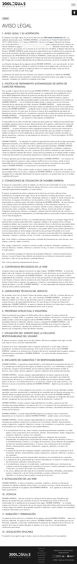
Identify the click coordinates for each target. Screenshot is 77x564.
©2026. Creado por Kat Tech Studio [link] (63, 560)
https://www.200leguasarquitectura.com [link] (37, 46)
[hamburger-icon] (73, 4)
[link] (74, 12)
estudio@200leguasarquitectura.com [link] (32, 44)
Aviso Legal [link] (41, 557)
